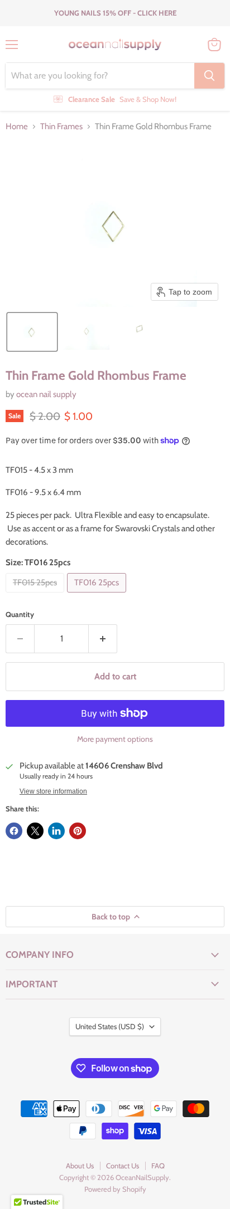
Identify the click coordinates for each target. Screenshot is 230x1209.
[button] (32, 332)
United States (109, 1026)
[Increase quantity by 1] (103, 638)
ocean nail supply (46, 394)
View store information (53, 791)
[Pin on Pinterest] (77, 831)
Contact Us (122, 1165)
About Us (80, 1165)
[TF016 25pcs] (98, 595)
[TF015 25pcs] (36, 595)
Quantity (20, 614)
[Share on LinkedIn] (56, 831)
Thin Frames (61, 126)
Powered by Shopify (115, 1188)
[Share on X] (35, 831)
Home (17, 126)
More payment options (115, 739)
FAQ (158, 1165)
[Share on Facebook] (14, 831)
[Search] (209, 76)
